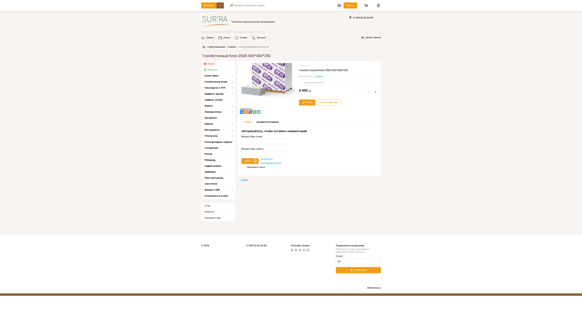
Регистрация (267, 159)
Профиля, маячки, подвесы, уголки (214, 96)
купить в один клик (328, 103)
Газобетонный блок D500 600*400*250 (323, 70)
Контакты (261, 38)
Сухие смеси (211, 75)
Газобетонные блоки (216, 47)
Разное (208, 154)
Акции (211, 63)
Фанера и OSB (212, 189)
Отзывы (243, 38)
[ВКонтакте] (242, 112)
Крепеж (209, 123)
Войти (247, 161)
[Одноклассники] (246, 112)
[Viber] (250, 112)
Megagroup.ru (374, 287)
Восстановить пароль (271, 163)
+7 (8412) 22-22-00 (363, 17)
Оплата (226, 38)
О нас (208, 205)
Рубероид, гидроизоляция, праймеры (213, 166)
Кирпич (209, 105)
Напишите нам (213, 217)
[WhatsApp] (254, 112)
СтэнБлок (232, 47)
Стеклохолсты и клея (216, 196)
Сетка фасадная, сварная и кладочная (218, 145)
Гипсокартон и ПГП (215, 87)
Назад (245, 180)
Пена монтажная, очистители (214, 181)
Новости (209, 211)
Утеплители (211, 136)
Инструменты (212, 130)
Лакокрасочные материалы (213, 115)
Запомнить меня (255, 167)
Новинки (212, 69)
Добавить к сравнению (313, 82)
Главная (210, 38)
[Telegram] (259, 112)
